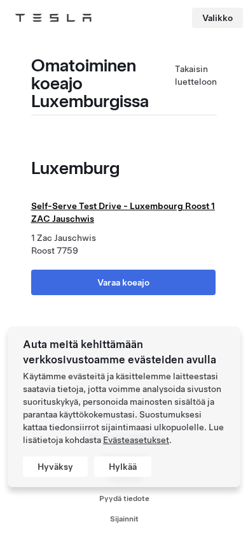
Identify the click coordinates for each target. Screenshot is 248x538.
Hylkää (123, 467)
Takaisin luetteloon (196, 75)
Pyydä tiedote (124, 498)
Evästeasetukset (136, 440)
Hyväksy (55, 467)
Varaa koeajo (123, 282)
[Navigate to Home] (53, 17)
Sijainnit (124, 518)
